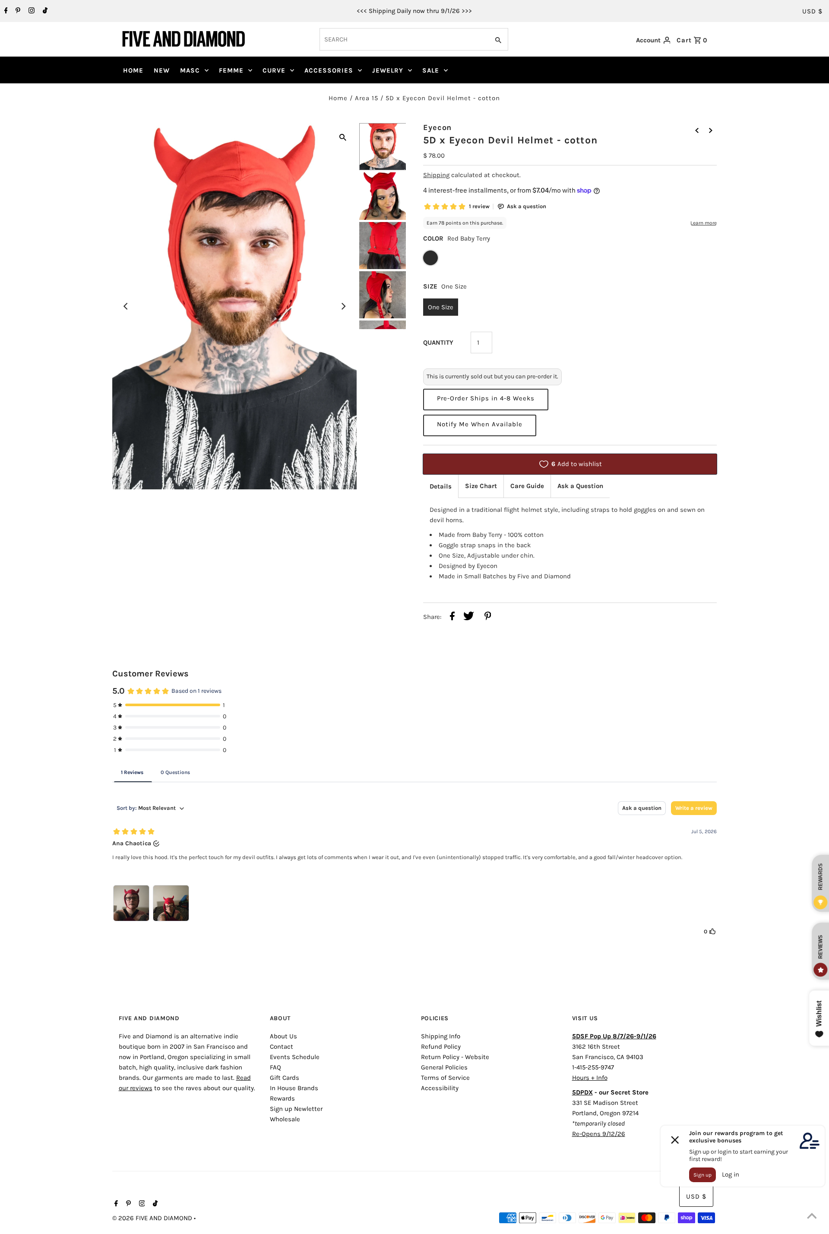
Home (338, 98)
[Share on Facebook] (452, 617)
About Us (283, 1036)
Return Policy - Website (455, 1057)
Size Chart (481, 486)
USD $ (812, 11)
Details (441, 486)
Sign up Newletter (296, 1109)
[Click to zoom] (342, 136)
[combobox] (403, 39)
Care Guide (527, 486)
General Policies (444, 1067)
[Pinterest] (16, 11)
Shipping (436, 175)
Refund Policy (441, 1046)
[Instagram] (30, 11)
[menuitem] (133, 70)
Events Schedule (295, 1057)
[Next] (342, 306)
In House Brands (294, 1088)
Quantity (438, 342)
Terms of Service (445, 1078)
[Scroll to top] (811, 1216)
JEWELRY (387, 70)
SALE (430, 70)
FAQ (275, 1067)
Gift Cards (284, 1078)
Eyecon (437, 127)
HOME (133, 70)
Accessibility (440, 1088)
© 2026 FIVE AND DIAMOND (153, 1218)
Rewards (282, 1098)
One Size (440, 307)
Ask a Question (580, 486)
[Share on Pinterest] (487, 617)
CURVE (274, 70)
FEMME (231, 70)
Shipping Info (440, 1036)
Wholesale (285, 1119)
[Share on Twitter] (468, 617)
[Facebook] (5, 11)
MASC (190, 70)
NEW (162, 70)
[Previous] (126, 306)
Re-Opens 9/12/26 (598, 1134)
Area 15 (366, 98)
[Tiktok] (44, 11)
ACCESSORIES (328, 70)
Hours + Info (590, 1078)
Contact (281, 1046)
